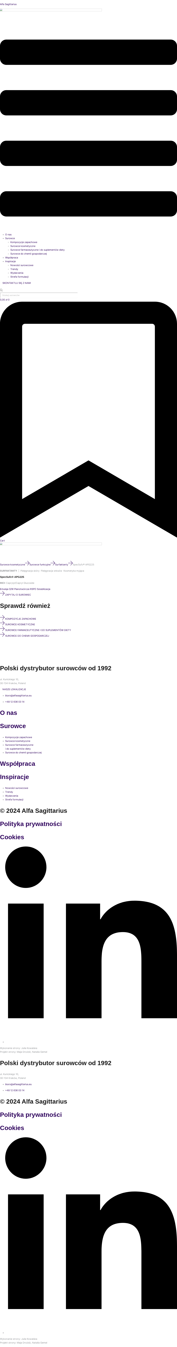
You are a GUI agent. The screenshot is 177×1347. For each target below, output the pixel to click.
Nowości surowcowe (21, 265)
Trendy (14, 269)
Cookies (12, 837)
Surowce (10, 238)
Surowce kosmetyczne (22, 246)
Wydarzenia (16, 272)
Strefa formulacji (19, 276)
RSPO (33, 589)
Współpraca (11, 257)
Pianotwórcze (21, 589)
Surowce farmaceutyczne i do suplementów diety (37, 249)
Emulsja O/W (7, 589)
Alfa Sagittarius (8, 4)
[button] (88, 128)
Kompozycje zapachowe (23, 242)
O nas (8, 234)
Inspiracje (10, 261)
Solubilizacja (43, 589)
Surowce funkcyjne (40, 564)
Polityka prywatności (31, 823)
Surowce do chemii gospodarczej (28, 253)
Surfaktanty (61, 564)
